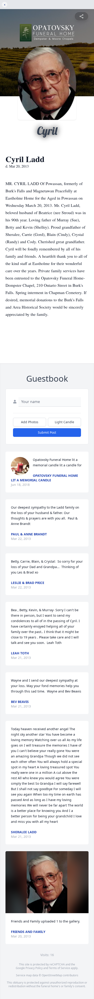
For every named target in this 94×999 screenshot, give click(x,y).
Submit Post (47, 432)
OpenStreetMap (52, 975)
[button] (47, 882)
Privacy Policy (34, 968)
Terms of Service (59, 968)
